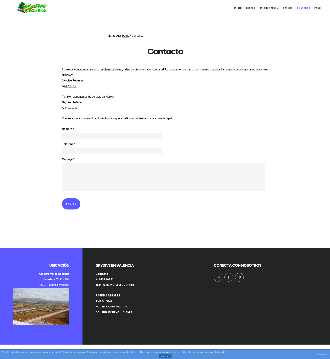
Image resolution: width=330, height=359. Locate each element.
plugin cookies (322, 354)
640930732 (70, 86)
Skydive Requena (32, 8)
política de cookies (178, 352)
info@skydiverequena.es (116, 285)
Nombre (68, 129)
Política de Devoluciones (114, 312)
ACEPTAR (165, 356)
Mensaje (68, 159)
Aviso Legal (104, 301)
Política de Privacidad (112, 306)
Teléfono (68, 144)
